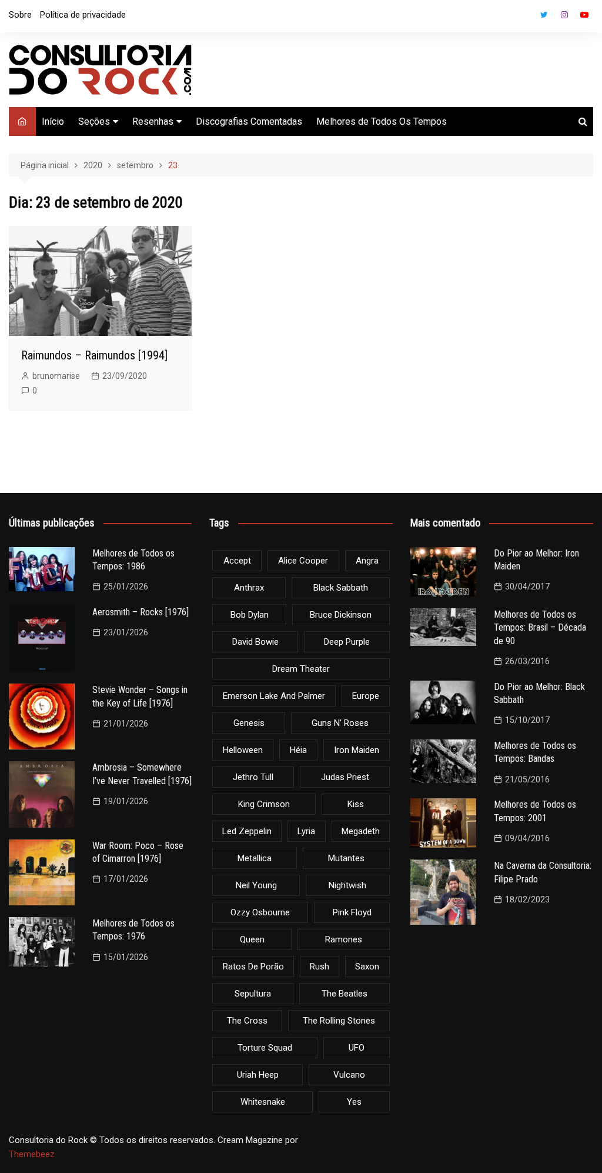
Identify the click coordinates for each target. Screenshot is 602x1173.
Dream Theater (301, 669)
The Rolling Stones (339, 1020)
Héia (298, 750)
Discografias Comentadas (249, 121)
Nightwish (347, 885)
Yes (354, 1102)
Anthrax (249, 587)
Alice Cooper (303, 560)
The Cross (247, 1020)
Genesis (249, 723)
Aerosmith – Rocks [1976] (140, 612)
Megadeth (361, 831)
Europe (365, 696)
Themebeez (32, 1154)
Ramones (343, 939)
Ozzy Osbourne (260, 912)
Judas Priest (345, 777)
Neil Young (256, 885)
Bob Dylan (249, 614)
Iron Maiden (356, 750)
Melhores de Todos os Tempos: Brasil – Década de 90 (540, 628)
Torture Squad (265, 1047)
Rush (319, 966)
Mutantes (346, 858)
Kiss (355, 804)
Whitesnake (262, 1102)
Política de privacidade (83, 14)
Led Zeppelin (247, 831)
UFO (356, 1047)
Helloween (243, 750)
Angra (367, 560)
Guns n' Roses (340, 723)
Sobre (20, 14)
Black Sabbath (340, 587)
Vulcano (349, 1074)
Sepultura (253, 993)
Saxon (367, 966)
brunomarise (56, 376)
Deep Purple (347, 642)
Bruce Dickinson (341, 614)
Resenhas (152, 121)
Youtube (584, 15)
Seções (94, 121)
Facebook (524, 17)
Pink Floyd (352, 912)
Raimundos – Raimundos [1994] (94, 355)
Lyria (306, 831)
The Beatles (344, 993)
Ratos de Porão (253, 966)
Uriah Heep (258, 1074)
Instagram (564, 15)
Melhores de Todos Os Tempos (381, 121)
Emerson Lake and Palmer (274, 696)
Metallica (255, 858)
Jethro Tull (253, 777)
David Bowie (255, 642)
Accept (237, 560)
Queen (252, 939)
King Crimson (264, 804)
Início (53, 121)
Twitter (544, 15)
